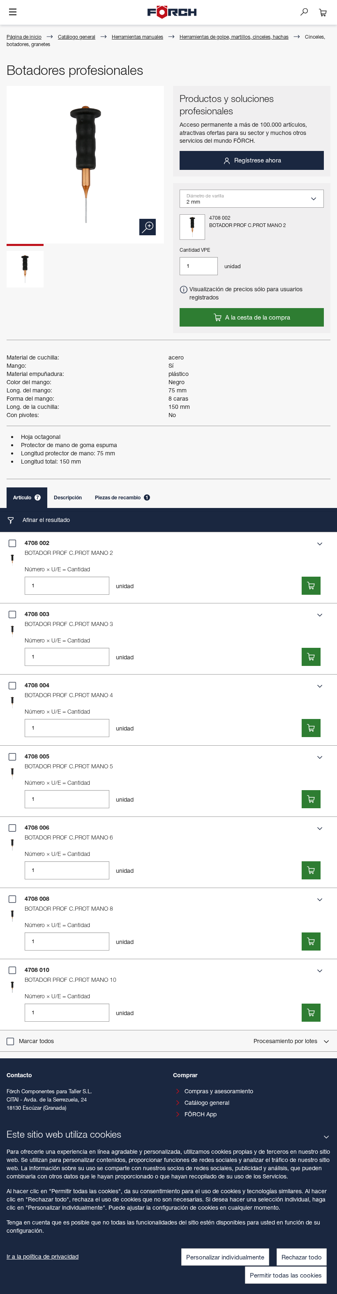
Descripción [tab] (68, 497)
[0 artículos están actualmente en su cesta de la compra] (323, 12)
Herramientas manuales (137, 37)
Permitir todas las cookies (286, 1275)
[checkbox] (12, 543)
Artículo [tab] (26, 497)
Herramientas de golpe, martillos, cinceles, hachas (234, 37)
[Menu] (13, 13)
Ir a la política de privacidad (42, 1256)
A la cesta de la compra (257, 317)
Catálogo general (76, 37)
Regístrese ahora (257, 160)
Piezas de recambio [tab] (121, 497)
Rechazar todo (302, 1257)
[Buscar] (307, 11)
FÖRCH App (201, 1114)
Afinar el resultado (45, 519)
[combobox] (255, 201)
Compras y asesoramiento (219, 1091)
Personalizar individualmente (225, 1257)
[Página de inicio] (172, 12)
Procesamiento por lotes (286, 1040)
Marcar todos (36, 1040)
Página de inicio (24, 37)
